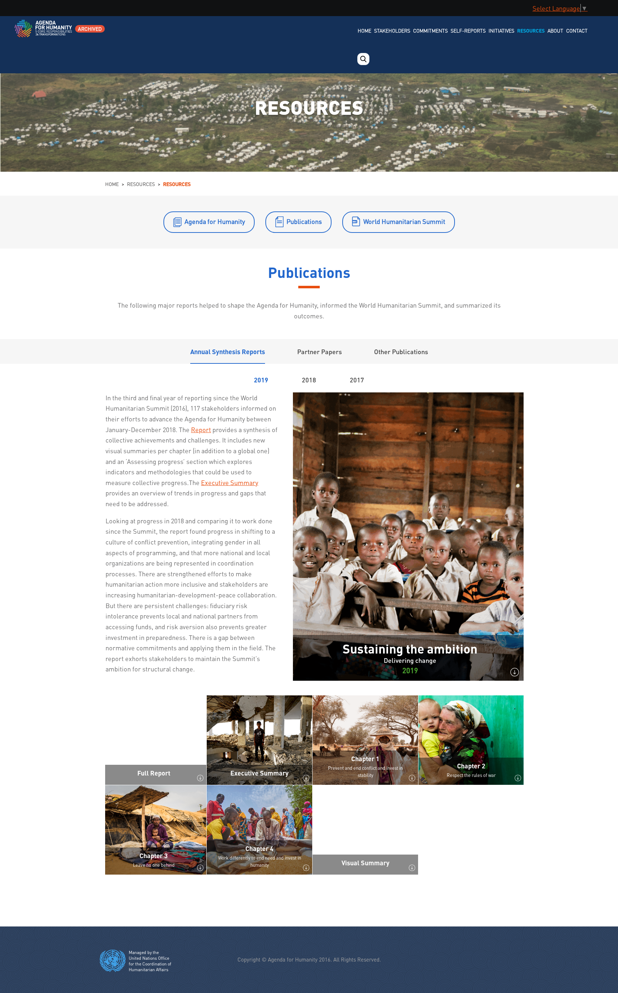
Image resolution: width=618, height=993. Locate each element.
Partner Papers (319, 351)
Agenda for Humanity (215, 221)
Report (201, 429)
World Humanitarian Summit (404, 221)
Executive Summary (229, 482)
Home (364, 30)
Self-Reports (468, 30)
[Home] (43, 33)
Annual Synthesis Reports (227, 351)
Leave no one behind (154, 865)
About (555, 30)
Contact (577, 30)
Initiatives (501, 30)
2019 (261, 380)
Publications (304, 221)
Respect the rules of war (471, 775)
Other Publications (401, 351)
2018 (309, 380)
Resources (531, 30)
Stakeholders (392, 30)
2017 (357, 380)
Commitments (430, 30)
